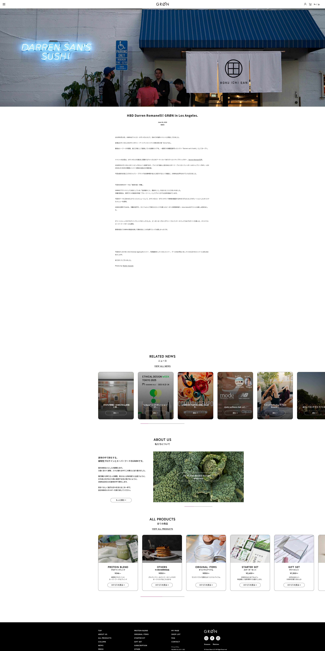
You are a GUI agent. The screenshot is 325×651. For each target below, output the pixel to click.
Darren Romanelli (195, 160)
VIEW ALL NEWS (162, 366)
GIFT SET (138, 642)
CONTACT (175, 642)
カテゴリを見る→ (118, 585)
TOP (100, 630)
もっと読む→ (121, 500)
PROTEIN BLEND (141, 630)
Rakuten (216, 644)
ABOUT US (102, 634)
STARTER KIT (139, 638)
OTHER (137, 649)
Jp (318, 4)
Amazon (207, 644)
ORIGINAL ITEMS (141, 634)
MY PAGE (175, 630)
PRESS (101, 649)
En (315, 4)
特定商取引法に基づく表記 (178, 649)
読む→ (115, 413)
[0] (310, 5)
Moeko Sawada (128, 266)
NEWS (100, 645)
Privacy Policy (175, 647)
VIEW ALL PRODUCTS (162, 529)
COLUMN (102, 642)
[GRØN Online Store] (162, 4)
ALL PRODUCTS (104, 638)
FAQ (173, 638)
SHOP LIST (175, 634)
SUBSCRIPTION (140, 645)
